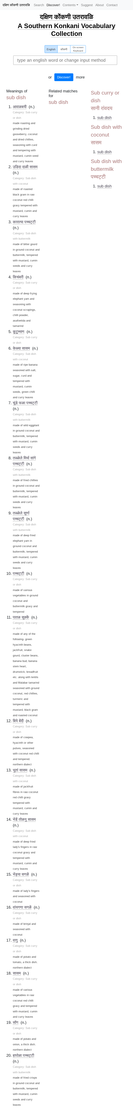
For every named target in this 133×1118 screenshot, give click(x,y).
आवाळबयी (19, 107)
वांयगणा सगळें (22, 907)
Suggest (87, 5)
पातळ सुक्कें (21, 617)
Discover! (53, 5)
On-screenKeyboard (78, 49)
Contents (69, 5)
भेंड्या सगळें (21, 874)
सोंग (15, 1022)
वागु (15, 940)
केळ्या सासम (21, 348)
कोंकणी (63, 49)
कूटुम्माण (18, 331)
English (51, 49)
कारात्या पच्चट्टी (24, 222)
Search (39, 5)
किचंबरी (18, 277)
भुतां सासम (20, 770)
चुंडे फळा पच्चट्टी (25, 403)
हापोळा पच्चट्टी (23, 1055)
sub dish (104, 117)
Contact (112, 5)
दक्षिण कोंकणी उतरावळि (16, 5)
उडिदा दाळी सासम (25, 167)
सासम (17, 973)
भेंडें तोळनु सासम (24, 819)
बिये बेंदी (18, 721)
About (99, 5)
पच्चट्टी (18, 573)
